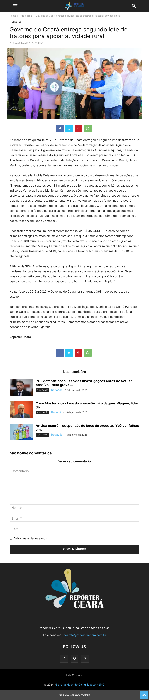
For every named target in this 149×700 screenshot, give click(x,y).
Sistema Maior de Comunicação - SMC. (80, 684)
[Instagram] (74, 658)
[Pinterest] (78, 128)
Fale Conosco (74, 675)
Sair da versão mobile (74, 695)
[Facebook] (60, 128)
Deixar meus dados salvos (30, 538)
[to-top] (144, 693)
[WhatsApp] (88, 128)
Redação (56, 389)
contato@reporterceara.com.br (85, 635)
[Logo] (74, 607)
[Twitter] (69, 128)
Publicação (26, 15)
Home (13, 15)
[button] (15, 6)
